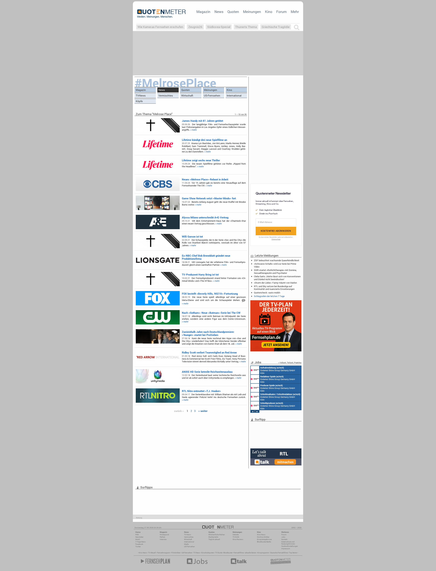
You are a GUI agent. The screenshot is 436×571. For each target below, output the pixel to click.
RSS (137, 534)
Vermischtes (165, 95)
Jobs (283, 537)
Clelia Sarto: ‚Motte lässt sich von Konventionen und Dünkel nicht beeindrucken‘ (277, 278)
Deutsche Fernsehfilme (279, 553)
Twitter (138, 546)
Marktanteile (213, 537)
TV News (196, 553)
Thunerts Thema (246, 27)
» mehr (193, 129)
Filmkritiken (176, 553)
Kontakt (284, 539)
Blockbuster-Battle (264, 542)
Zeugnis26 (195, 27)
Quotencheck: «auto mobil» (267, 292)
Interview (163, 539)
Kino (268, 11)
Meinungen (252, 11)
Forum (281, 11)
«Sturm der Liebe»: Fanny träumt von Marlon (275, 282)
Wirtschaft (187, 95)
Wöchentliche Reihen (216, 534)
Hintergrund (164, 534)
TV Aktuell (152, 553)
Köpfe (139, 101)
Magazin (203, 11)
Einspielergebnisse (264, 539)
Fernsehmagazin (163, 553)
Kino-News (261, 534)
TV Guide (218, 553)
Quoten (233, 11)
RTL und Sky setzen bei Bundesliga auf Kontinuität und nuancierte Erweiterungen (274, 288)
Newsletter (139, 537)
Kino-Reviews (238, 539)
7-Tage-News (140, 542)
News (218, 11)
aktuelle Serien (250, 553)
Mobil (137, 539)
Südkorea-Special (218, 27)
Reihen (162, 537)
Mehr (295, 11)
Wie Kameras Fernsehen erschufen (160, 27)
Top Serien (293, 553)
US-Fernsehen (212, 95)
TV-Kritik (236, 537)
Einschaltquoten (207, 553)
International (234, 95)
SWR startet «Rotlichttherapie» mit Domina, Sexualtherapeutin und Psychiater (275, 271)
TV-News (141, 95)
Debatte (236, 534)
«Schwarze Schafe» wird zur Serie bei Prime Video (275, 265)
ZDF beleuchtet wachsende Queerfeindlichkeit (276, 260)
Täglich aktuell (214, 539)
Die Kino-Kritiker (263, 537)
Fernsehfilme (239, 553)
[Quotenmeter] (161, 13)
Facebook (139, 544)
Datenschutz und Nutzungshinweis (288, 543)
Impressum (285, 548)
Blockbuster (227, 553)
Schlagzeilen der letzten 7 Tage (269, 296)
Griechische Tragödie (276, 27)
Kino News (143, 553)
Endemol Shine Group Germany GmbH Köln (277, 370)
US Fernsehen (187, 553)
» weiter (202, 411)
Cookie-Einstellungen (289, 546)
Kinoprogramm (263, 553)
